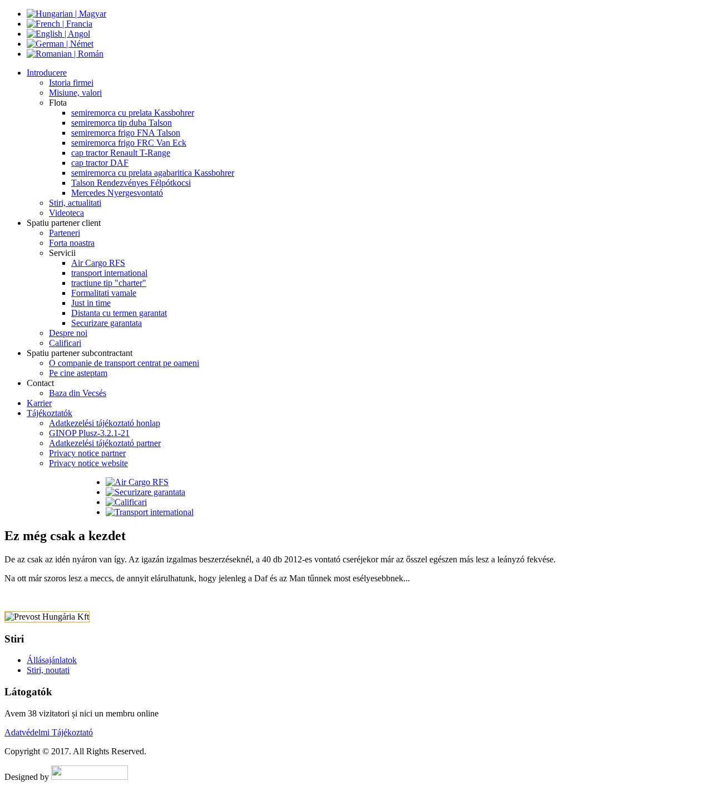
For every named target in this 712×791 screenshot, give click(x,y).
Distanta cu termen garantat (119, 313)
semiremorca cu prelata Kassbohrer (132, 112)
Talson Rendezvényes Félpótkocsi (131, 182)
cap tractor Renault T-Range (120, 152)
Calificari (65, 343)
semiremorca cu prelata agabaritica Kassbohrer (152, 172)
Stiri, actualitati (75, 202)
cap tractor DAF (99, 162)
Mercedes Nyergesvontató (117, 192)
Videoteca (66, 212)
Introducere (47, 72)
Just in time (91, 303)
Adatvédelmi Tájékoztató (48, 732)
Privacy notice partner (87, 453)
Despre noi (68, 333)
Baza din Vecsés (77, 393)
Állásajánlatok (52, 660)
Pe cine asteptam (78, 373)
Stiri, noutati (48, 670)
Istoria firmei (71, 82)
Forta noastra (72, 243)
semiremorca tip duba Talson (121, 122)
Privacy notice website (88, 463)
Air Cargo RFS (98, 263)
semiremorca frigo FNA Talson (125, 132)
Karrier (39, 403)
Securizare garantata (106, 323)
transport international (109, 273)
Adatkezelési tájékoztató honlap (104, 423)
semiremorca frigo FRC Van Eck (128, 142)
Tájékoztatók (49, 413)
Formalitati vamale (103, 293)
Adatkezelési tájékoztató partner (105, 443)
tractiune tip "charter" (108, 283)
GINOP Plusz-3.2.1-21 (89, 433)
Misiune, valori (75, 92)
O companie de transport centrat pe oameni (124, 363)
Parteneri (64, 233)
